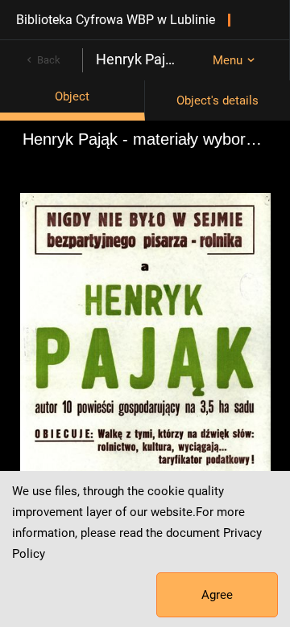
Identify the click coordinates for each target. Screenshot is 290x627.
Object (72, 96)
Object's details (217, 100)
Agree (217, 595)
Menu (227, 60)
